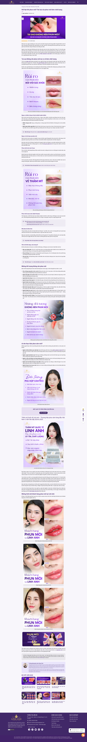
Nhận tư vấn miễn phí (55, 725)
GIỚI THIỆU (21, 2)
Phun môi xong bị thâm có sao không (36, 240)
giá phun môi (59, 649)
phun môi (28, 61)
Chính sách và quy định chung (57, 717)
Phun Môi (37, 6)
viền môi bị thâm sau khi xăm (39, 261)
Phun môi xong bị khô (34, 165)
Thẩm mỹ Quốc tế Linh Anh (45, 53)
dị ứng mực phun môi (47, 143)
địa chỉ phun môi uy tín (34, 491)
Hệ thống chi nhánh (55, 721)
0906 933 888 (34, 720)
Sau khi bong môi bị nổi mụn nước (33, 224)
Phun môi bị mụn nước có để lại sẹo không (34, 222)
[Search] (78, 2)
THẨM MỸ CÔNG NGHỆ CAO (38, 2)
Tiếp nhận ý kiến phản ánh (56, 727)
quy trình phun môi (42, 62)
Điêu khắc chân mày (74, 719)
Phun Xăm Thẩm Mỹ (30, 6)
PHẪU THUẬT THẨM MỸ (49, 2)
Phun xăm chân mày (74, 717)
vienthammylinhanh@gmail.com (37, 722)
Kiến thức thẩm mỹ (71, 2)
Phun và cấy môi (73, 721)
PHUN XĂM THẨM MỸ (28, 2)
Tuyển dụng (53, 723)
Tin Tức (65, 2)
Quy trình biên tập (41, 657)
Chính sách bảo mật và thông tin (57, 719)
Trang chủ (24, 6)
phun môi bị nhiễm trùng (42, 131)
